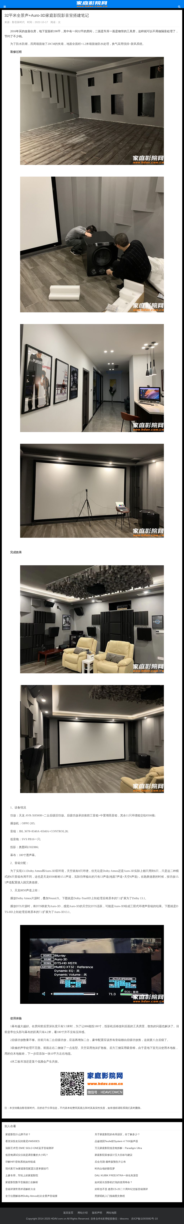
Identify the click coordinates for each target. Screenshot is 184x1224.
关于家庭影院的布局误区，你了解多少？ (117, 1134)
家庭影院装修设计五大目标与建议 (113, 1154)
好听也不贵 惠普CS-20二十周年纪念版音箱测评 (121, 1189)
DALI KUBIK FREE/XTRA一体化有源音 (116, 1175)
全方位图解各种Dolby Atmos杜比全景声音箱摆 (31, 1195)
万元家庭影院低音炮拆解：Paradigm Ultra (118, 1148)
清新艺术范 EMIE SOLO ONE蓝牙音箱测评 (29, 1148)
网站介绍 (83, 1212)
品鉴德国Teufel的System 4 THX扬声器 (116, 1141)
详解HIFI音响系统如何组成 (20, 1161)
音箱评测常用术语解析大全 (20, 1189)
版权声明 (97, 1212)
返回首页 (68, 1212)
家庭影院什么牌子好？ (18, 1134)
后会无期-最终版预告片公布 (110, 1161)
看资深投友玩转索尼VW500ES (22, 1141)
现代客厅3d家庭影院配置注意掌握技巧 (27, 1168)
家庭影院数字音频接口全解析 (21, 1182)
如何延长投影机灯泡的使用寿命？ (113, 1182)
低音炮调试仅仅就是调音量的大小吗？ (26, 1154)
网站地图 (111, 1212)
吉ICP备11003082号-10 (144, 1218)
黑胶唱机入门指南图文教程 (110, 1195)
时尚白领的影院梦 (105, 1168)
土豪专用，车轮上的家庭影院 (21, 1175)
